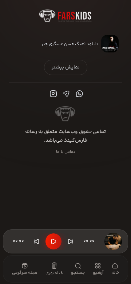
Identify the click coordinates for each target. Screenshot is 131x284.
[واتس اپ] (78, 93)
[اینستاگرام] (52, 93)
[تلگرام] (65, 93)
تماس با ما (65, 152)
